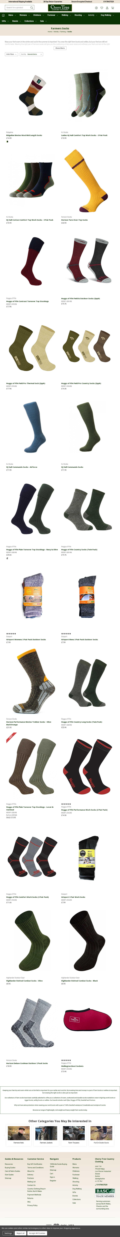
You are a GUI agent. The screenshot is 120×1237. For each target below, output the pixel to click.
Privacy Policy (32, 1205)
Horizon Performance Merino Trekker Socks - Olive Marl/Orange (28, 723)
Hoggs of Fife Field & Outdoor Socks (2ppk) (80, 298)
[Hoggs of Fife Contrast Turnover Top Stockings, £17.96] (32, 261)
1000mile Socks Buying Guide (58, 1165)
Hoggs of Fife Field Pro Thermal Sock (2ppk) (25, 383)
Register (53, 1181)
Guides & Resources (14, 1159)
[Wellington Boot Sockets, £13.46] (87, 1023)
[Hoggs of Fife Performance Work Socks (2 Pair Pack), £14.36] (87, 767)
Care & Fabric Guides (12, 1171)
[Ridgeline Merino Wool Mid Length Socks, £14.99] (32, 95)
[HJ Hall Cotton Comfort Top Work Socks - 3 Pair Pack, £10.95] (32, 180)
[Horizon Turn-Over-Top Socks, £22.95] (87, 180)
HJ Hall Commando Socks (72, 467)
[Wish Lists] (101, 8)
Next (115, 1135)
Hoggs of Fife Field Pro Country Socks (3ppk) (81, 383)
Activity (91, 15)
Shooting (78, 15)
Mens (11, 15)
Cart (51, 1174)
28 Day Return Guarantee (52, 2)
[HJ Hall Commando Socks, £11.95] (87, 427)
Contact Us (31, 1185)
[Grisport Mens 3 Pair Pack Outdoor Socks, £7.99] (87, 597)
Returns (30, 1198)
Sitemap (8, 1178)
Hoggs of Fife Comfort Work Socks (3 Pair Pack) (27, 897)
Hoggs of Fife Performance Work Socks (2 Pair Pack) (84, 810)
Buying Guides (10, 1168)
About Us (30, 1171)
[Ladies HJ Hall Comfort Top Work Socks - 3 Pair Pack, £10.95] (87, 95)
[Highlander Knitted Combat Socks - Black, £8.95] (87, 941)
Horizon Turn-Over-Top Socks (74, 220)
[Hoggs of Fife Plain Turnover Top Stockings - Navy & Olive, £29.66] (32, 509)
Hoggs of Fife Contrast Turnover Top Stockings (27, 301)
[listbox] (35, 54)
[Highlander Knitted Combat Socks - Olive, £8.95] (32, 941)
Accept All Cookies (37, 1233)
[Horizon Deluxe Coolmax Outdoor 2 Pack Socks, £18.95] (32, 1023)
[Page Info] (96, 8)
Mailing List (31, 1182)
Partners (30, 1178)
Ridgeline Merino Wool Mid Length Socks (24, 135)
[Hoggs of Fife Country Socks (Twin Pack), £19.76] (87, 509)
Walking (65, 15)
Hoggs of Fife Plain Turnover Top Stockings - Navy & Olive (32, 549)
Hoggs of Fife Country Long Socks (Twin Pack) (81, 722)
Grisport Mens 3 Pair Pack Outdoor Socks (79, 639)
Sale (42, 21)
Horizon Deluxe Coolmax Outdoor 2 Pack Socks (27, 1063)
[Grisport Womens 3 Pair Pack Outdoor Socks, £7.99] (32, 597)
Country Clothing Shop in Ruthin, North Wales (36, 1190)
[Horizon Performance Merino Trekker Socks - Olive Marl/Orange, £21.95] (32, 682)
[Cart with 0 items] (112, 8)
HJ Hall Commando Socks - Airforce (21, 467)
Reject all (20, 1233)
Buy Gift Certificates (34, 1164)
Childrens (37, 15)
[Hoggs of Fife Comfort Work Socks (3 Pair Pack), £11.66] (32, 857)
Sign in (52, 1177)
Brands (15, 21)
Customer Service (35, 1159)
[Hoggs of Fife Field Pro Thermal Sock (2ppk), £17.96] (32, 346)
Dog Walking (106, 15)
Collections (29, 21)
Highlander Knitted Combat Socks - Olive (24, 981)
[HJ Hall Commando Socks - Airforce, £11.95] (32, 427)
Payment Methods (34, 1195)
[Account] (107, 8)
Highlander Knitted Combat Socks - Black (79, 981)
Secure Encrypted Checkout (81, 2)
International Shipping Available (20, 2)
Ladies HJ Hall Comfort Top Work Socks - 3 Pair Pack (84, 135)
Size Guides (9, 1175)
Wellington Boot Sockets (72, 1066)
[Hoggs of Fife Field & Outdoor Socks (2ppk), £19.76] (87, 261)
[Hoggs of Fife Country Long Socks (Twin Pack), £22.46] (87, 682)
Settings (8, 1233)
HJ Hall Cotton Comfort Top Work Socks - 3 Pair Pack (29, 220)
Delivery (30, 1175)
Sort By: (23, 54)
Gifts (4, 21)
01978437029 (108, 2)
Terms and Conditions (35, 1168)
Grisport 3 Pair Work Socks (73, 897)
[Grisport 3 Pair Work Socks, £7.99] (87, 857)
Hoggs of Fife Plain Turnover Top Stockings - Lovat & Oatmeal (29, 808)
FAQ (28, 1202)
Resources (9, 1164)
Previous (4, 1135)
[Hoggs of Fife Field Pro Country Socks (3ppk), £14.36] (87, 346)
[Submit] (31, 7)
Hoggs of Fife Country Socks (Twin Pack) (79, 549)
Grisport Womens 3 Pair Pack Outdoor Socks (26, 639)
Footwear (51, 15)
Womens (23, 15)
